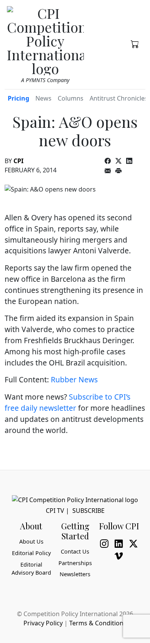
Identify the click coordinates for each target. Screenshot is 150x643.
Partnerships (75, 563)
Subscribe (88, 510)
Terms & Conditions (98, 623)
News (43, 98)
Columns (70, 98)
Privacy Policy (43, 623)
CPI (18, 161)
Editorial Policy (31, 553)
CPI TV (55, 510)
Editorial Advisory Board (31, 569)
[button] (135, 43)
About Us (31, 541)
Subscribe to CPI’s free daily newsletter (67, 402)
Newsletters (75, 574)
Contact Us (75, 551)
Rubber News (74, 379)
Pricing (18, 98)
